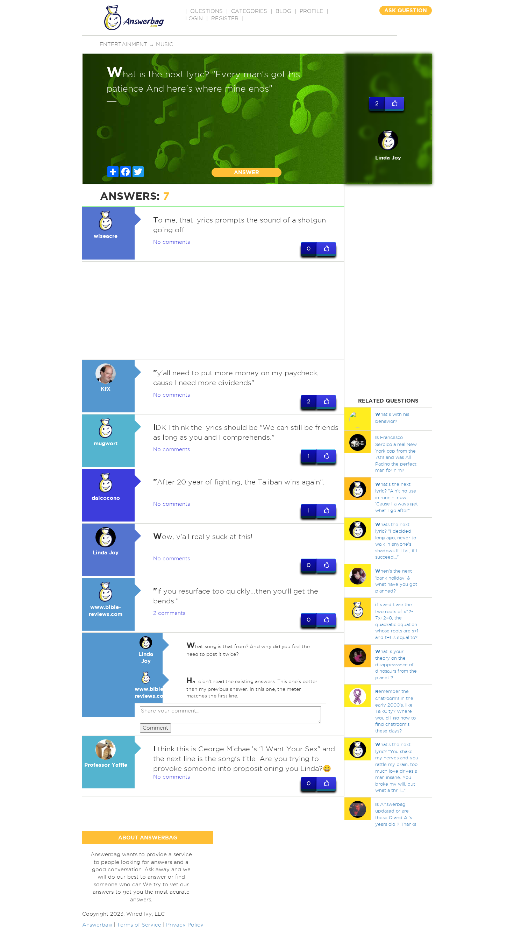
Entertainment (123, 44)
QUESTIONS (206, 11)
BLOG (283, 11)
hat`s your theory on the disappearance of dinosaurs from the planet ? (396, 664)
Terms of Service (139, 925)
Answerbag (97, 925)
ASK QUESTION (405, 10)
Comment (155, 728)
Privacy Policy (185, 925)
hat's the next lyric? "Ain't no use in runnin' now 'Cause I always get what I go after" (396, 497)
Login (194, 18)
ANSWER (246, 172)
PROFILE (311, 11)
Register (224, 18)
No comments (171, 242)
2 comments (169, 613)
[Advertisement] (213, 311)
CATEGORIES (249, 11)
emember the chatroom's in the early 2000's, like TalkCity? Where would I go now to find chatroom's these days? (395, 711)
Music (164, 44)
